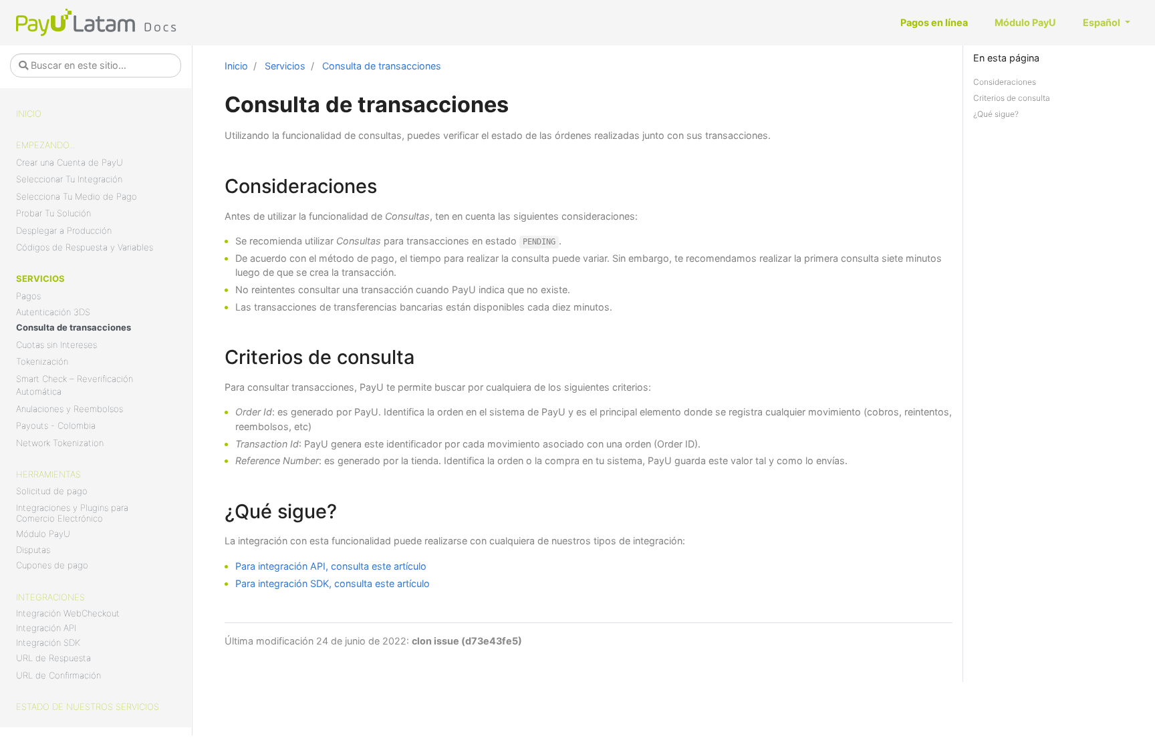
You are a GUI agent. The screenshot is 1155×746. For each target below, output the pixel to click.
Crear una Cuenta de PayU (69, 162)
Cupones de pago (52, 565)
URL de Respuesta (53, 657)
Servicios (40, 278)
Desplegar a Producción (64, 230)
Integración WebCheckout (68, 613)
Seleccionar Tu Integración (69, 179)
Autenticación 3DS (53, 312)
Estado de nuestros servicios (87, 706)
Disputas (33, 549)
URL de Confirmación (58, 675)
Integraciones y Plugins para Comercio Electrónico (72, 513)
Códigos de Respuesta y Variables (84, 247)
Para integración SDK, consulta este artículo (332, 583)
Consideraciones (1004, 82)
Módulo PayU (43, 533)
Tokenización (42, 361)
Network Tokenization (60, 442)
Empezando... (45, 145)
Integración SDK (48, 642)
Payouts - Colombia (56, 425)
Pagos (28, 296)
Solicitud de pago (52, 491)
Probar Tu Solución (53, 213)
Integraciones (50, 597)
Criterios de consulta (1011, 98)
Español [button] (1102, 22)
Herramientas (48, 474)
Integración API (46, 627)
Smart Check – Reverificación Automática (74, 385)
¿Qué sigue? (996, 114)
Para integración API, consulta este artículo (330, 566)
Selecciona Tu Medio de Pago (76, 196)
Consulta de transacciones (73, 327)
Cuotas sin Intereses (56, 344)
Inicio (28, 113)
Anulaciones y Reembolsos (69, 408)
